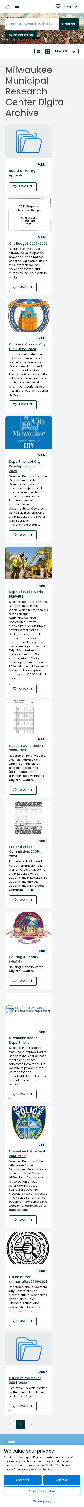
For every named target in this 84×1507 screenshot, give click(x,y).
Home (10, 1441)
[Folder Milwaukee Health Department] (28, 1009)
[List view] (38, 51)
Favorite (26, 186)
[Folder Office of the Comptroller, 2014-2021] (28, 1248)
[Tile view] (47, 51)
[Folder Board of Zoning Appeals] (28, 141)
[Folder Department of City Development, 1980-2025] (28, 432)
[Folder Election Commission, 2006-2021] (28, 716)
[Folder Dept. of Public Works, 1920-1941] (28, 563)
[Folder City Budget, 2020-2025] (28, 214)
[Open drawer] (16, 6)
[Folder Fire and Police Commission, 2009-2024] (28, 818)
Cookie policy (42, 1501)
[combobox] (32, 24)
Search (68, 23)
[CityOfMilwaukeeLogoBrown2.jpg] (7, 6)
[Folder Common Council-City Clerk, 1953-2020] (28, 315)
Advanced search (21, 35)
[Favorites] (58, 6)
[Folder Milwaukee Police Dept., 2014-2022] (28, 1122)
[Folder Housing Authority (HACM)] (28, 928)
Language (71, 6)
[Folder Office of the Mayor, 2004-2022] (28, 1349)
